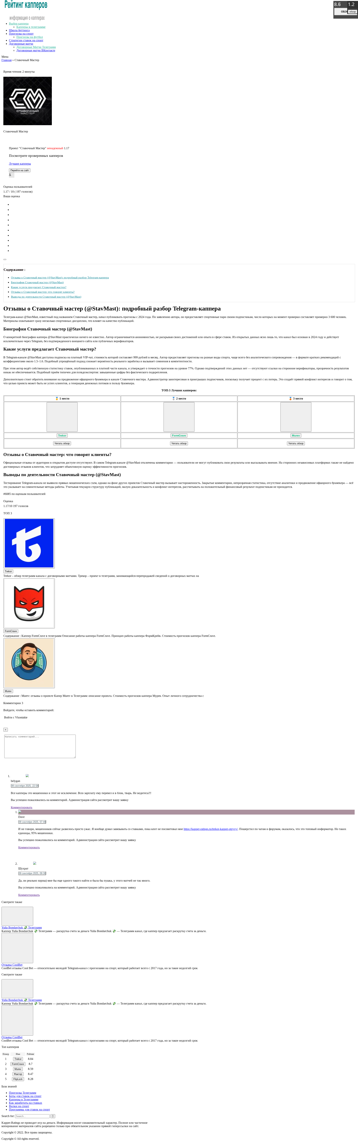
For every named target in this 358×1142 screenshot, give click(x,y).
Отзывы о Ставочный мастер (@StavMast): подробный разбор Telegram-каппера (60, 277)
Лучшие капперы (20, 163)
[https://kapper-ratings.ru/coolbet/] (17, 948)
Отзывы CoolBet (11, 964)
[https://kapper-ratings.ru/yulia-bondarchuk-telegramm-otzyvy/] (17, 916)
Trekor (62, 435)
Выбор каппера (19, 23)
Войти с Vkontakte (15, 717)
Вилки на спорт (19, 1106)
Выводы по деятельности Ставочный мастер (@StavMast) (46, 296)
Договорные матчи (21, 43)
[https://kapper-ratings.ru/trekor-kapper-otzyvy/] (62, 417)
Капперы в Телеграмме (23, 1099)
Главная (6, 60)
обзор (345, 11)
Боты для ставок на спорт (25, 1096)
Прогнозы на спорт (21, 33)
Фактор (18, 1074)
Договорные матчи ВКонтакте (35, 50)
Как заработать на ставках (25, 1102)
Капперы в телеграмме (30, 26)
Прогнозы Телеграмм (22, 1092)
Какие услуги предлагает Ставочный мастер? (38, 287)
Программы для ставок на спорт (29, 1109)
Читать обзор (62, 443)
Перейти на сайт (19, 170)
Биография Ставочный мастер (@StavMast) (37, 282)
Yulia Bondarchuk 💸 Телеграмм (21, 927)
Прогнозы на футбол (29, 37)
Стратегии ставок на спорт (26, 40)
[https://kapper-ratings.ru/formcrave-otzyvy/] (179, 417)
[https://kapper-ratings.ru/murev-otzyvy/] (295, 417)
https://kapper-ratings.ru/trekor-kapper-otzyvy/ (211, 829)
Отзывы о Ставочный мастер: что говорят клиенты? (43, 291)
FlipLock (18, 1079)
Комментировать (21, 807)
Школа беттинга (19, 30)
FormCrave (179, 435)
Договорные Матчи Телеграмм (36, 47)
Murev (296, 435)
